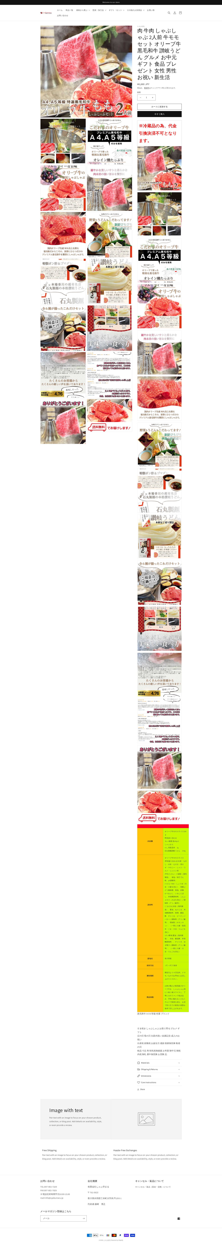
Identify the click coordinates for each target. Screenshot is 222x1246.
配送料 (146, 88)
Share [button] (142, 1089)
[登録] (83, 1218)
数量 (139, 92)
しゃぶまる (107, 1240)
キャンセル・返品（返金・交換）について (153, 1187)
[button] (83, 10)
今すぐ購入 (159, 114)
